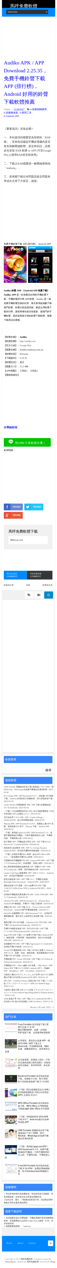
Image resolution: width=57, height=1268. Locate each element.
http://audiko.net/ (28, 341)
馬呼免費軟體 (23, 5)
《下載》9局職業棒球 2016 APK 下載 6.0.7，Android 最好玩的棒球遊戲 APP (33, 1119)
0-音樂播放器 (11, 112)
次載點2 (34, 371)
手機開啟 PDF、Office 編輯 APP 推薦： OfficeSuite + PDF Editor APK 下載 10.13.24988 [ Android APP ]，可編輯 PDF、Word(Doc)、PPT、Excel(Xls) (28, 968)
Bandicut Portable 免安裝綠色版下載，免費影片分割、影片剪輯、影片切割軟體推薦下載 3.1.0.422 (34, 1079)
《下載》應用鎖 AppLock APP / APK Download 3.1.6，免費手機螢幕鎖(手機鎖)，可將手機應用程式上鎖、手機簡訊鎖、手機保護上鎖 (28, 835)
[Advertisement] (28, 37)
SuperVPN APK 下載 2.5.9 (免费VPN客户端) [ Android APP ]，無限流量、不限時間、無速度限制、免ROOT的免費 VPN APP (28, 937)
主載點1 (24, 371)
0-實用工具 (25, 112)
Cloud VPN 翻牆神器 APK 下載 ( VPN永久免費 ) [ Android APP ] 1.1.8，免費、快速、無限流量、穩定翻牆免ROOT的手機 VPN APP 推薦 (29, 953)
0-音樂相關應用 (38, 109)
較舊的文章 (47, 585)
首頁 (28, 585)
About (20, 1243)
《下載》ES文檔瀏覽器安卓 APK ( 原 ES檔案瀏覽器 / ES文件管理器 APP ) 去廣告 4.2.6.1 (34, 1092)
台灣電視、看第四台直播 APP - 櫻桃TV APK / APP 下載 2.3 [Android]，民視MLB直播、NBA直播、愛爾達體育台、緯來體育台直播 (27, 1046)
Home (9, 1243)
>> (53, 1007)
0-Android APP (11, 116)
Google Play (25, 345)
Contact (32, 1243)
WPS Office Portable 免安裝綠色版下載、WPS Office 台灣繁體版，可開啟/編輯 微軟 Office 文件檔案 (34, 1106)
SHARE (17, 507)
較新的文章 (9, 585)
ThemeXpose (10, 1262)
